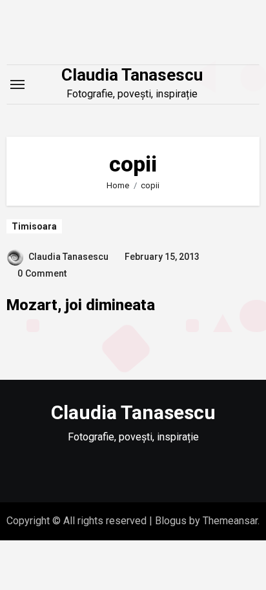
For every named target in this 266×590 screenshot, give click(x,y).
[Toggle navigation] (17, 84)
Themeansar (230, 521)
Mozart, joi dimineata (80, 305)
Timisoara (34, 226)
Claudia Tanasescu (132, 74)
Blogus (171, 521)
